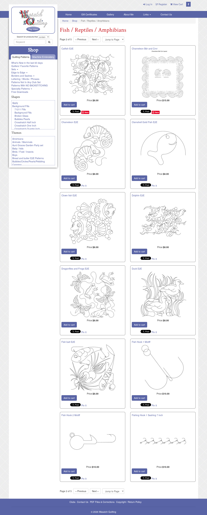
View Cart (177, 4)
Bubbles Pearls (22, 119)
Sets (13, 69)
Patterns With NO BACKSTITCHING (29, 85)
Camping (17, 164)
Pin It (84, 185)
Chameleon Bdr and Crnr (145, 48)
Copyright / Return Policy (129, 502)
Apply (15, 102)
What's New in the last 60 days (27, 62)
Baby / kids (17, 148)
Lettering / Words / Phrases (25, 79)
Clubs (72, 502)
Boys (14, 155)
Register (162, 4)
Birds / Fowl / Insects (22, 151)
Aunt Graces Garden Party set (27, 145)
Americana (17, 138)
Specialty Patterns (20, 88)
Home (68, 14)
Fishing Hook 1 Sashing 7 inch (147, 415)
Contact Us (166, 14)
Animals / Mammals (22, 142)
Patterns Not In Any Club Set (26, 82)
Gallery (110, 14)
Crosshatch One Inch (25, 125)
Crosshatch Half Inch (25, 122)
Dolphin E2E (138, 195)
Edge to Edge (18, 72)
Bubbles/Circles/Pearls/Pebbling (28, 161)
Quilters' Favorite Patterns (24, 66)
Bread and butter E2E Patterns (28, 158)
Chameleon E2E (69, 122)
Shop (74, 20)
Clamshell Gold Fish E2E (144, 122)
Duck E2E (137, 268)
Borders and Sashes (22, 75)
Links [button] (146, 14)
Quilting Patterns (20, 57)
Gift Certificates (89, 14)
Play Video (33, 29)
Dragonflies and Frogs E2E (75, 268)
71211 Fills (20, 109)
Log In (148, 4)
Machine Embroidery (43, 57)
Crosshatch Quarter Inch (27, 128)
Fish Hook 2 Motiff (70, 415)
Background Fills (20, 106)
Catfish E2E (67, 48)
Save (87, 112)
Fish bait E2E (68, 341)
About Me (129, 14)
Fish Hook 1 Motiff (141, 341)
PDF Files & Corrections (102, 502)
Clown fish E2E (69, 195)
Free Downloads (19, 91)
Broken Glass (21, 115)
